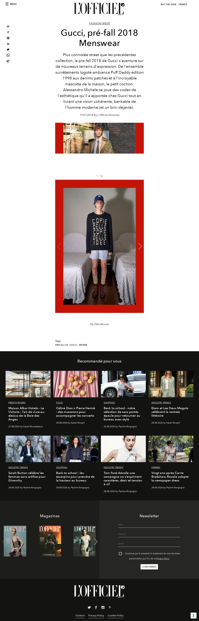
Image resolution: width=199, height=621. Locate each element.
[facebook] (8, 33)
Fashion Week (99, 23)
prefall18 (61, 345)
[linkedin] (8, 44)
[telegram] (8, 61)
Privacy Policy (163, 558)
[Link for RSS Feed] (109, 607)
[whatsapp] (8, 56)
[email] (8, 27)
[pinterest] (8, 38)
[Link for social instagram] (102, 608)
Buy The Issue (169, 4)
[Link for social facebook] (96, 608)
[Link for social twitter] (89, 608)
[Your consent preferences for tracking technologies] (194, 616)
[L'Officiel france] (99, 9)
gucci (73, 345)
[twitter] (8, 50)
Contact (80, 615)
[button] (140, 246)
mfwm (83, 345)
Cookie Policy (115, 615)
